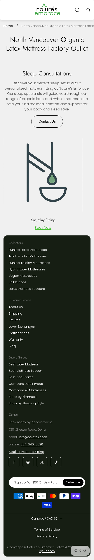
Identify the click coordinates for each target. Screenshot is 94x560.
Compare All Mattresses (27, 390)
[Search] (77, 10)
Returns (14, 320)
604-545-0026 (32, 444)
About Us (16, 307)
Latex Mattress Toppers (27, 289)
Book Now (43, 227)
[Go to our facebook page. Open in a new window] (14, 462)
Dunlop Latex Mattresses (28, 250)
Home (8, 26)
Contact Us (47, 121)
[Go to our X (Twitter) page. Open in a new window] (42, 462)
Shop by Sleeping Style (26, 403)
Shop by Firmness (23, 397)
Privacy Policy (47, 536)
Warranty (16, 339)
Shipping (15, 313)
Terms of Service (47, 529)
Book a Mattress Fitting (26, 452)
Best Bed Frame (21, 377)
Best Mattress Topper (25, 370)
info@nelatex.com (33, 437)
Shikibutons (17, 282)
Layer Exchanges (22, 326)
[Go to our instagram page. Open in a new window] (28, 462)
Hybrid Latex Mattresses (27, 269)
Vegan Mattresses (23, 275)
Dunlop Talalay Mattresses (29, 263)
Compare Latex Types (26, 384)
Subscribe (73, 482)
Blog (12, 346)
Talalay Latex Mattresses (28, 256)
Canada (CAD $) (44, 519)
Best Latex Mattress (24, 364)
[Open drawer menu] (6, 10)
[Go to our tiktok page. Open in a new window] (56, 462)
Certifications (19, 333)
